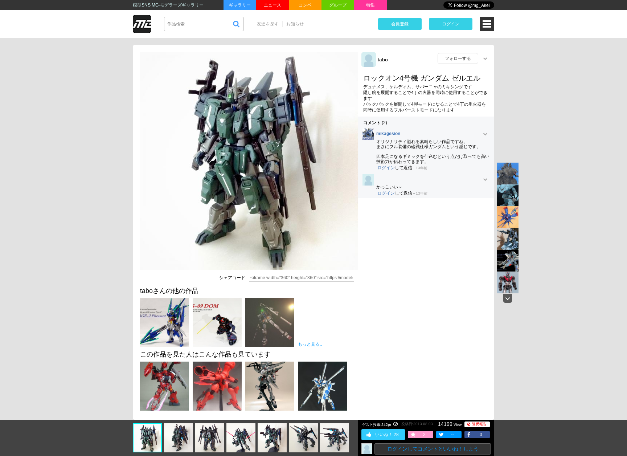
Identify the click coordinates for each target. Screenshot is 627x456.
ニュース (272, 5)
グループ (338, 5)
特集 (370, 5)
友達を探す (268, 24)
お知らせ (295, 24)
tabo (383, 59)
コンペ (305, 5)
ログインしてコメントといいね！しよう (433, 449)
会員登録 (400, 24)
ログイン (450, 24)
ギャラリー (240, 5)
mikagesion (388, 133)
